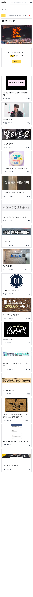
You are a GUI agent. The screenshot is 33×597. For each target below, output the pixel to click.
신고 (30, 15)
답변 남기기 (16, 61)
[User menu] (31, 2)
